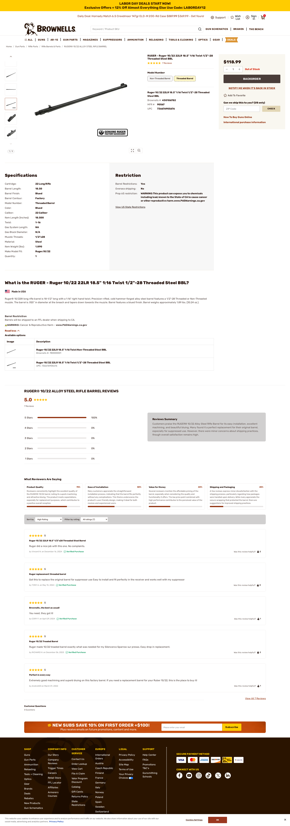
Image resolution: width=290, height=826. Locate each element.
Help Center (149, 754)
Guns (27, 754)
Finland (99, 773)
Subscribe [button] (231, 727)
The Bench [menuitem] (256, 29)
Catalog (76, 786)
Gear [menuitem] (216, 39)
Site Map (124, 764)
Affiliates (53, 787)
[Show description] (12, 330)
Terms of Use (126, 769)
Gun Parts (20, 46)
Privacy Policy (127, 754)
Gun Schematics (33, 808)
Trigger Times (55, 768)
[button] (251, 17)
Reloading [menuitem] (156, 39)
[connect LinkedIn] (228, 775)
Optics (28, 779)
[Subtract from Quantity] (227, 69)
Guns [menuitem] (41, 39)
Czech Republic (104, 768)
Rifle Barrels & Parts (51, 46)
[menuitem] (29, 40)
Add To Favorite (237, 95)
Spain (98, 802)
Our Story (53, 754)
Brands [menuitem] (238, 29)
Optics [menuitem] (203, 39)
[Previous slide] (10, 56)
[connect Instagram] (199, 775)
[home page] (50, 29)
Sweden (100, 806)
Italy (97, 787)
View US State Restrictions (130, 207)
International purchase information (245, 122)
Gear (26, 783)
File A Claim (78, 773)
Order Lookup (79, 763)
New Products (32, 803)
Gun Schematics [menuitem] (217, 29)
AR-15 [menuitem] (54, 39)
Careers (52, 773)
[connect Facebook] (179, 775)
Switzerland (102, 811)
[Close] (285, 819)
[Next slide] (10, 143)
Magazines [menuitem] (90, 39)
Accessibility (126, 759)
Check (271, 108)
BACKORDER (252, 79)
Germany (100, 782)
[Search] (200, 29)
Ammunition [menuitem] (135, 39)
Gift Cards (77, 791)
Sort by (30, 519)
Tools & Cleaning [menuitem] (181, 39)
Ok (217, 820)
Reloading (30, 769)
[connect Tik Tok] (208, 775)
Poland (99, 797)
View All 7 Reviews (255, 698)
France (99, 777)
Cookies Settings (194, 820)
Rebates (29, 798)
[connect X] (218, 775)
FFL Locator (54, 782)
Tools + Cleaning (33, 774)
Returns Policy (80, 796)
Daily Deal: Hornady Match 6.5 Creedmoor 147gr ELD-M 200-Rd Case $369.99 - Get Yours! (141, 16)
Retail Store (54, 777)
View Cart (77, 768)
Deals (27, 793)
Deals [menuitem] (231, 39)
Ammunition (31, 764)
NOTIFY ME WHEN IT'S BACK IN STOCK (252, 88)
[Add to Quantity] (239, 69)
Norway (99, 792)
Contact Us (78, 759)
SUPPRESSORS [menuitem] (112, 39)
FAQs (145, 759)
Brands (28, 788)
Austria (99, 763)
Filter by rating (72, 519)
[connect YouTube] (189, 775)
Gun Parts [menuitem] (70, 39)
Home (9, 46)
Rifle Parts (33, 46)
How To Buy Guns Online (238, 117)
